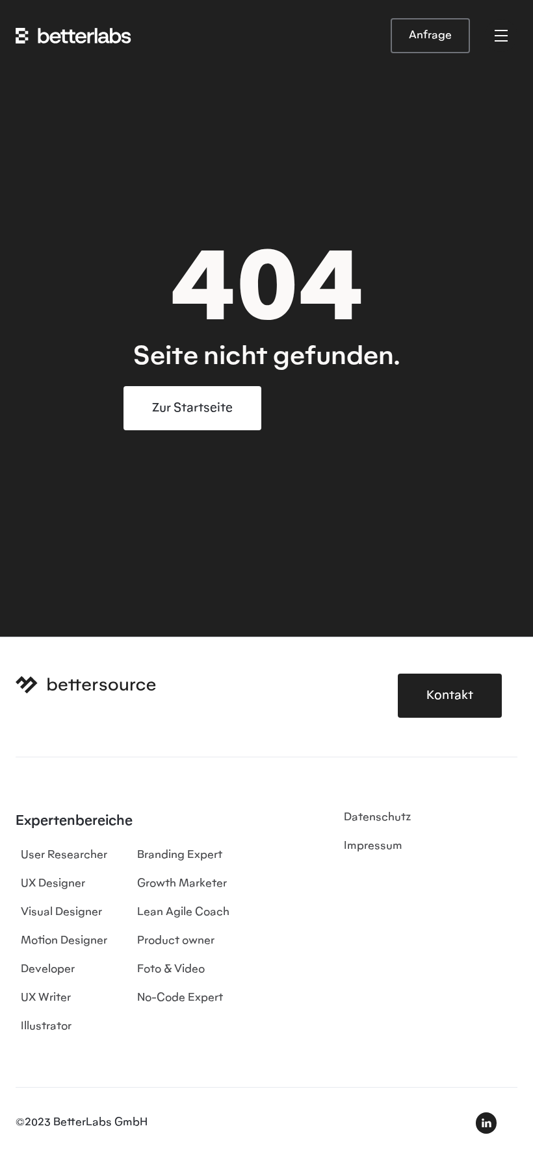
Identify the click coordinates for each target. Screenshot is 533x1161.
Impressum (373, 846)
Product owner (175, 941)
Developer (48, 969)
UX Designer (53, 884)
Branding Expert (179, 855)
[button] (501, 35)
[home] (73, 36)
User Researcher (64, 855)
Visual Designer (61, 912)
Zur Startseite (192, 408)
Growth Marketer (182, 884)
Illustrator (46, 1026)
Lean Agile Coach (183, 912)
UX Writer (46, 998)
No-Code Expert (180, 998)
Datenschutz (377, 818)
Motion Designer (64, 941)
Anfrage (430, 36)
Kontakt (449, 696)
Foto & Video (171, 969)
